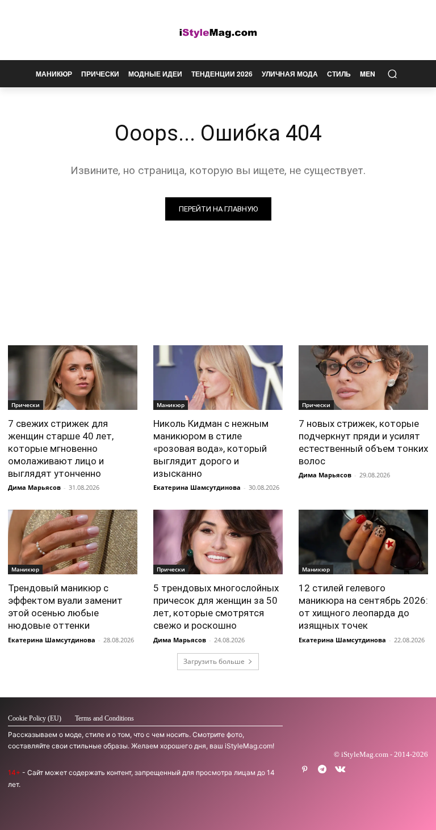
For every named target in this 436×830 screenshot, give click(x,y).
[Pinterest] (305, 770)
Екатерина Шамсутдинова (197, 487)
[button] (392, 74)
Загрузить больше (214, 661)
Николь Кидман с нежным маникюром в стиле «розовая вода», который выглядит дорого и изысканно (211, 448)
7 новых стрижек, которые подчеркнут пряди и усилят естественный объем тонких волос (363, 442)
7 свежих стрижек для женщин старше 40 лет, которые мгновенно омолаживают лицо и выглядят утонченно (61, 448)
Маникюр (171, 405)
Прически (25, 405)
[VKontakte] (340, 770)
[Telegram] (322, 770)
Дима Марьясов (34, 487)
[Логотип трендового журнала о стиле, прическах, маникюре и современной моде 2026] (218, 33)
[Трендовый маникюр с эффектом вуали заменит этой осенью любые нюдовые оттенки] (72, 542)
